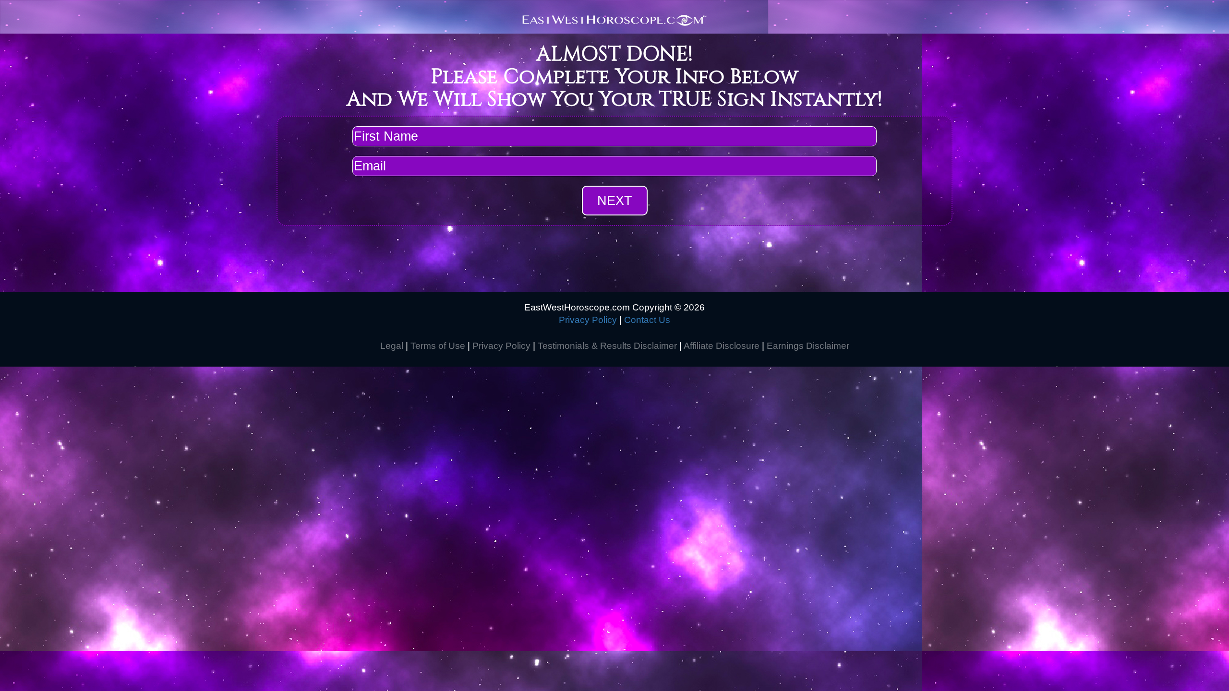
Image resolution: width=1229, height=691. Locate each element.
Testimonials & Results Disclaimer (607, 346)
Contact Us (647, 320)
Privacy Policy (588, 320)
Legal (391, 346)
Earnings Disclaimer (808, 346)
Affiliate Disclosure (721, 346)
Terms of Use (437, 346)
